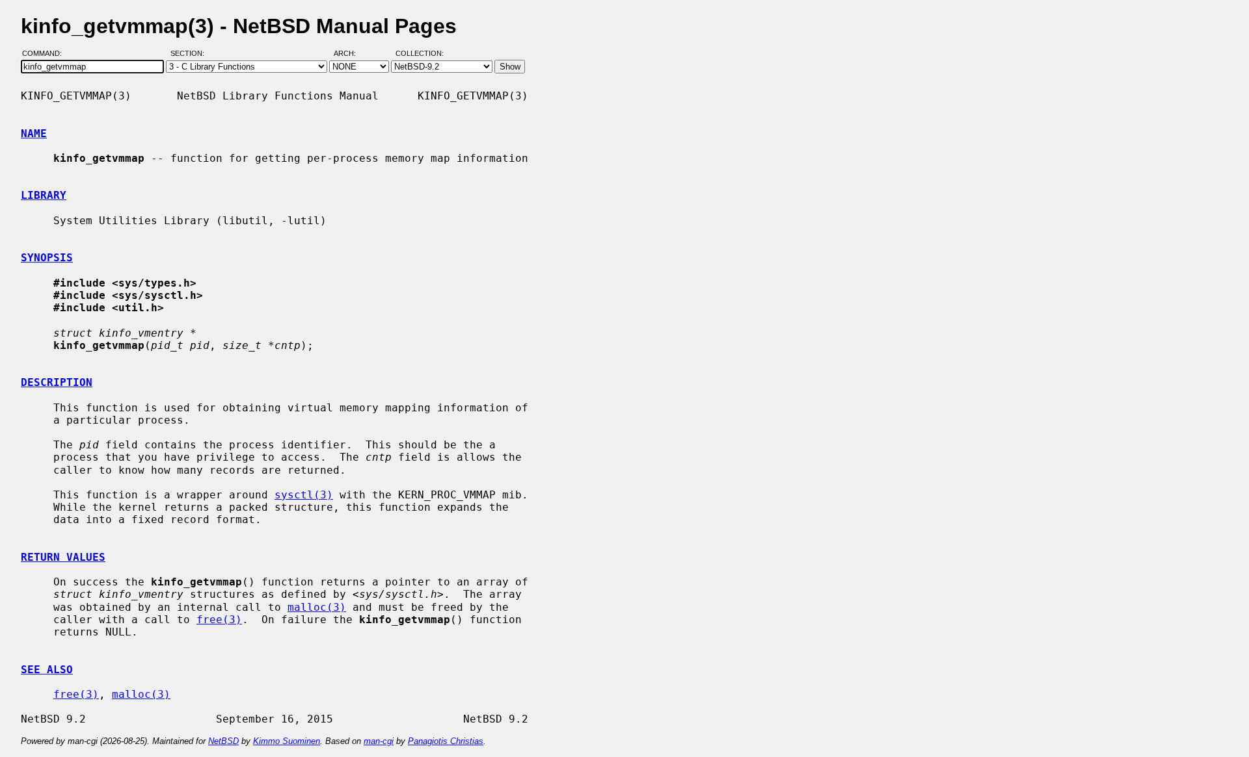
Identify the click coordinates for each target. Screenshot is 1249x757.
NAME (34, 133)
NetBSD (223, 741)
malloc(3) (317, 607)
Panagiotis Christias (445, 741)
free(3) (219, 619)
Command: (46, 54)
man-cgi (379, 741)
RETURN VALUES (63, 557)
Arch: (351, 54)
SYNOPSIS (47, 257)
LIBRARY (43, 195)
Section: (190, 54)
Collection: (420, 54)
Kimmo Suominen (286, 741)
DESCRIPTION (56, 382)
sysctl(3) (304, 495)
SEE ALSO (47, 669)
